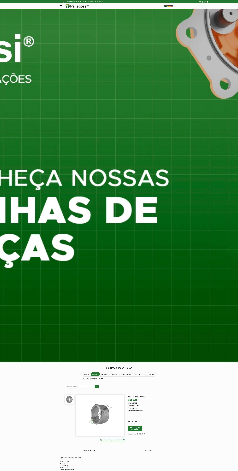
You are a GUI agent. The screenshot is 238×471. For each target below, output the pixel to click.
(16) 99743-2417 (80, 1)
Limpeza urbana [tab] (126, 374)
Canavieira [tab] (104, 374)
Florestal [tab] (151, 374)
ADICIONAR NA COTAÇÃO (135, 428)
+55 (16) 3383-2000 (69, 1)
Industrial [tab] (95, 374)
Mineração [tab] (114, 374)
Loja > (84, 379)
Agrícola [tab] (86, 374)
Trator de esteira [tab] (139, 374)
